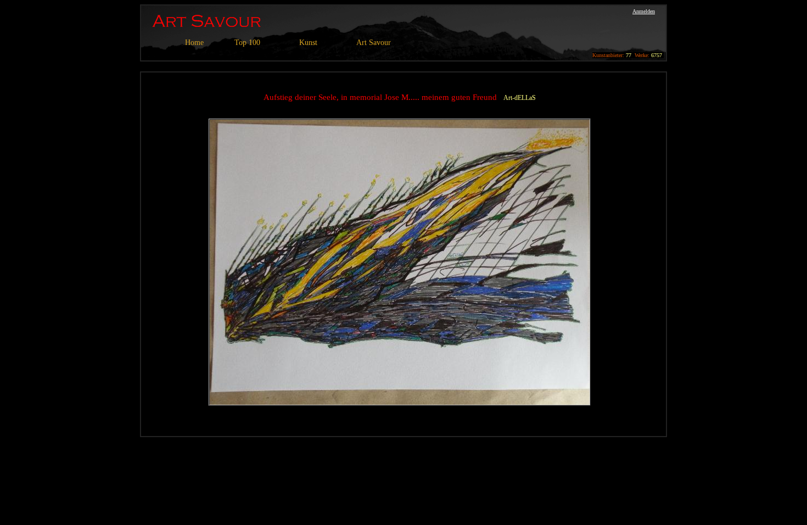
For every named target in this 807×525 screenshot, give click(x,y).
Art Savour (373, 42)
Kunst (308, 42)
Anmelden (643, 11)
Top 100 (247, 42)
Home (194, 42)
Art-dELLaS (519, 98)
